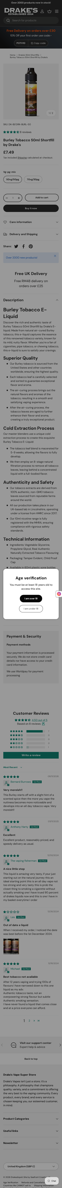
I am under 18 (31, 608)
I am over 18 (31, 598)
